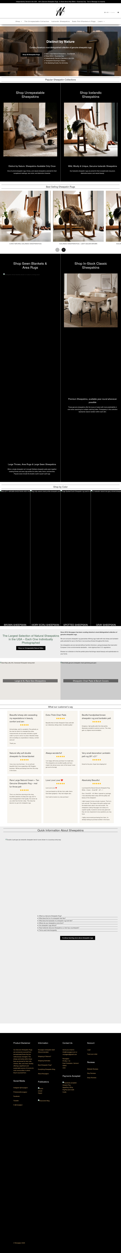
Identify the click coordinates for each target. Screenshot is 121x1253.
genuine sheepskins (78, 407)
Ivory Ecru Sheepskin (45, 624)
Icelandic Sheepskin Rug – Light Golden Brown (78, 244)
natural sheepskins (40, 171)
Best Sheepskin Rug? (45, 1065)
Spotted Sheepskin (75, 624)
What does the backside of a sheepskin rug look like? (55, 921)
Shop (18, 21)
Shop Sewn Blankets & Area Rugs (30, 265)
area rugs (25, 471)
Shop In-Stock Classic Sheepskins (91, 265)
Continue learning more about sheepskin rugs (77, 938)
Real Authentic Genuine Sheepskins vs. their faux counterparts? (59, 928)
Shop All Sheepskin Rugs (31, 55)
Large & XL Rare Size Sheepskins (30, 680)
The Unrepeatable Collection (36, 21)
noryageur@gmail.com (70, 1054)
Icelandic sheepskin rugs (80, 171)
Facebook (16, 1096)
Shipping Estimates (44, 1061)
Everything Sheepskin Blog (46, 1069)
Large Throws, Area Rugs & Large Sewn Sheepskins (32, 464)
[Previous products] (57, 250)
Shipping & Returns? (44, 1056)
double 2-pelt (34, 474)
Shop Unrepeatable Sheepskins (30, 94)
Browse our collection (67, 651)
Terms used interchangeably (48, 930)
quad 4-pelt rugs (45, 474)
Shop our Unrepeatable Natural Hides (30, 648)
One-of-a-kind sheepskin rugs (16, 171)
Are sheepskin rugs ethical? (48, 925)
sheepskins (67, 645)
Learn (100, 21)
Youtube (16, 1101)
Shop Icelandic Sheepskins (91, 94)
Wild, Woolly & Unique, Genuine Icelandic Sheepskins (92, 166)
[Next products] (64, 250)
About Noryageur (43, 1074)
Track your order (92, 1054)
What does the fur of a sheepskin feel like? (52, 918)
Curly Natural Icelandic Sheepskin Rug (25, 244)
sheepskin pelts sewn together (47, 469)
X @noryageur (17, 1105)
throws (16, 471)
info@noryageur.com (69, 1052)
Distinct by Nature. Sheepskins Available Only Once (32, 166)
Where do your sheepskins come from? (51, 923)
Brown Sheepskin (15, 624)
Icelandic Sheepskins (60, 21)
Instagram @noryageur (20, 1088)
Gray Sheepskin (106, 624)
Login (89, 1050)
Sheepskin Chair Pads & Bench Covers (91, 680)
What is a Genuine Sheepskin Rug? (50, 916)
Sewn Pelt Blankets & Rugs (84, 21)
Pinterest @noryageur (20, 1092)
